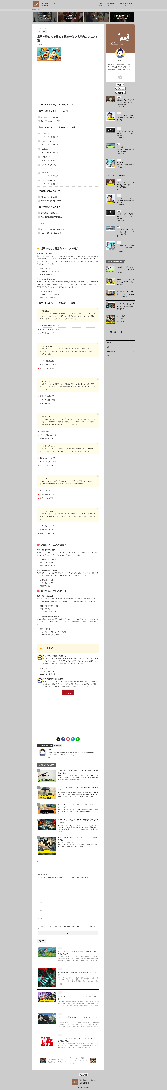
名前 (40, 902)
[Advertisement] (68, 715)
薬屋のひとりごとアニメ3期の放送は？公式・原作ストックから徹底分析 (125, 102)
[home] (49, 758)
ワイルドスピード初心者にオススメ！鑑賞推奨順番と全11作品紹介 (125, 306)
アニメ (41, 861)
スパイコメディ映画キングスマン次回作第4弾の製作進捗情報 (125, 281)
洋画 (108, 347)
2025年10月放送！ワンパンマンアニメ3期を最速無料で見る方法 (125, 165)
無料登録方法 (111, 351)
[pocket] (68, 739)
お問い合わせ (110, 4)
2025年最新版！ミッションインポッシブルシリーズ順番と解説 (125, 318)
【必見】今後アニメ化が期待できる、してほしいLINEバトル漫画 (125, 133)
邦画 (108, 356)
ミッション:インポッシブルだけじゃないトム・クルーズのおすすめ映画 (125, 149)
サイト (40, 918)
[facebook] (63, 739)
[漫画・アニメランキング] (120, 93)
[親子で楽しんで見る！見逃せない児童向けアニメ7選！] (73, 739)
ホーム (100, 4)
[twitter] (58, 739)
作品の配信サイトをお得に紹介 (87, 1080)
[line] (78, 739)
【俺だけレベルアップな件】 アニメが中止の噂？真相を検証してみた (126, 269)
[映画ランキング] (120, 89)
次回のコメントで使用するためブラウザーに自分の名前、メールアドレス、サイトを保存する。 (66, 928)
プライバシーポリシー (125, 4)
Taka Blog (45, 6)
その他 (109, 342)
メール (40, 910)
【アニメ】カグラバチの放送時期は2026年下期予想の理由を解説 (125, 118)
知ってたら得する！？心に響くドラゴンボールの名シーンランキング (125, 294)
